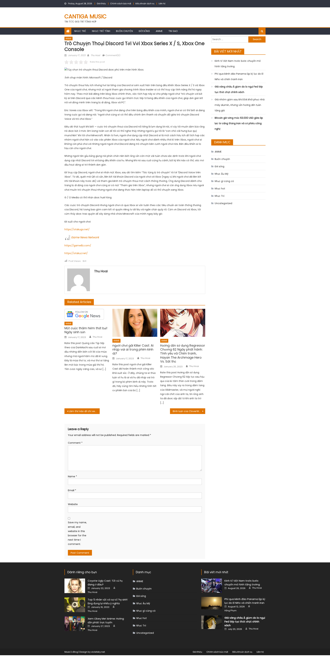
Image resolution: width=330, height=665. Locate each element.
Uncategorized (223, 203)
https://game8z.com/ (77, 245)
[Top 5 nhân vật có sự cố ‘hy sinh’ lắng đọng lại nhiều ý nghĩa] (74, 604)
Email (72, 490)
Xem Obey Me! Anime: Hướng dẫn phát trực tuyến (106, 620)
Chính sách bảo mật (120, 3)
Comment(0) (113, 55)
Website (73, 504)
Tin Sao (173, 31)
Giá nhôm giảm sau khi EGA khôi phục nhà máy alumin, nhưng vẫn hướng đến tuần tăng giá (240, 105)
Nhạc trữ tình (101, 31)
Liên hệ (162, 3)
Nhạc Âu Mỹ (221, 174)
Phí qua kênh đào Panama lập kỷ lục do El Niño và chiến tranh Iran (239, 76)
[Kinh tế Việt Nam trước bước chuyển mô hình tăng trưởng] (211, 586)
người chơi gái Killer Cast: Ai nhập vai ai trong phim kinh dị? (132, 349)
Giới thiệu (101, 3)
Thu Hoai (95, 55)
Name (72, 476)
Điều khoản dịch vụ (144, 3)
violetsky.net (98, 652)
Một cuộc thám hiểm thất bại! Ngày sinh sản (85, 330)
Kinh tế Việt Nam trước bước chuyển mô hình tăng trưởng (238, 63)
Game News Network (85, 237)
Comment (75, 443)
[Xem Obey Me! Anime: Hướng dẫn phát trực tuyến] (74, 623)
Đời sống (144, 31)
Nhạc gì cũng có (224, 181)
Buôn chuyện (124, 31)
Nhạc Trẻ (80, 31)
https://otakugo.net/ (77, 229)
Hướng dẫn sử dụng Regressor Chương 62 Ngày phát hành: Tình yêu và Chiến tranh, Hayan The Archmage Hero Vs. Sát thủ (182, 353)
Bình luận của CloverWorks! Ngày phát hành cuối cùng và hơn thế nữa (189, 411)
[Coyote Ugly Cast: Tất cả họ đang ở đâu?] (74, 586)
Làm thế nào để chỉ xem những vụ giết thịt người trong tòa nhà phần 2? (84, 411)
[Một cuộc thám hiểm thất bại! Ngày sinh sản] (86, 314)
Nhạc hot (220, 188)
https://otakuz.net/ (76, 253)
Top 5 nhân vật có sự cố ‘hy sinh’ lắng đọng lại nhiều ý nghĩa (108, 601)
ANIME (159, 31)
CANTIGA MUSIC (85, 16)
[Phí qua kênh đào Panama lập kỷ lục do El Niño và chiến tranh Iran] (211, 603)
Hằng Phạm (230, 610)
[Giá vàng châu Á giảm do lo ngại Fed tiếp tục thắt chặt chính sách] (211, 622)
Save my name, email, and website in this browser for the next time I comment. (77, 533)
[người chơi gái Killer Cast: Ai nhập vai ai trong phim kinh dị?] (134, 323)
